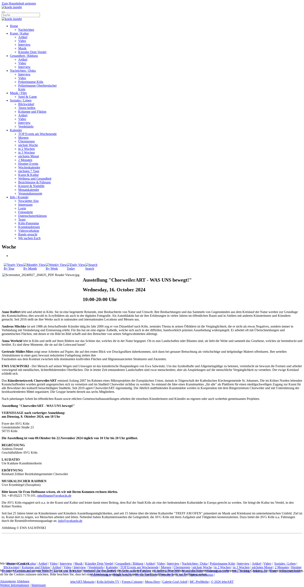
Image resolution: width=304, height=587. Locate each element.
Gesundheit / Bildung (24, 55)
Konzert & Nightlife (31, 186)
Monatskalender (28, 189)
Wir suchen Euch (29, 238)
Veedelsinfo (26, 126)
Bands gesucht (27, 234)
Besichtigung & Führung (34, 182)
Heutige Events (28, 163)
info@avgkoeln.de (70, 520)
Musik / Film (18, 93)
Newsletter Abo (28, 201)
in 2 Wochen (26, 149)
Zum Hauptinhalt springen (19, 3)
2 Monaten (25, 160)
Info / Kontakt (19, 197)
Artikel (22, 37)
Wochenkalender (29, 167)
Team (21, 219)
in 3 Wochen (26, 152)
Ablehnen (23, 581)
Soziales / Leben (20, 100)
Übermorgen (26, 141)
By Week (52, 268)
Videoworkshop (28, 230)
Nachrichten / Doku (23, 70)
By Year (9, 268)
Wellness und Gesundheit (34, 178)
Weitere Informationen (14, 585)
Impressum (25, 204)
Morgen (23, 137)
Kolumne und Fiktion (32, 111)
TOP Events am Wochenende (37, 134)
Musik (22, 48)
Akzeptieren (8, 581)
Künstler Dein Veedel (32, 52)
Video (22, 41)
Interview (24, 44)
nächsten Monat (28, 156)
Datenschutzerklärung (32, 216)
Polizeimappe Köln (30, 82)
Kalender (16, 130)
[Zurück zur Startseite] (12, 7)
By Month (30, 268)
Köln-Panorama (28, 223)
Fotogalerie (25, 212)
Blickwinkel (26, 104)
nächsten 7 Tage (28, 171)
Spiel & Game (27, 96)
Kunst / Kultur (19, 33)
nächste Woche (28, 145)
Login (22, 208)
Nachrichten (26, 29)
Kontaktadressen (29, 227)
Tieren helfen (26, 108)
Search (89, 268)
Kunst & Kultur (28, 175)
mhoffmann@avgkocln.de (54, 495)
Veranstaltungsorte (30, 193)
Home (14, 26)
